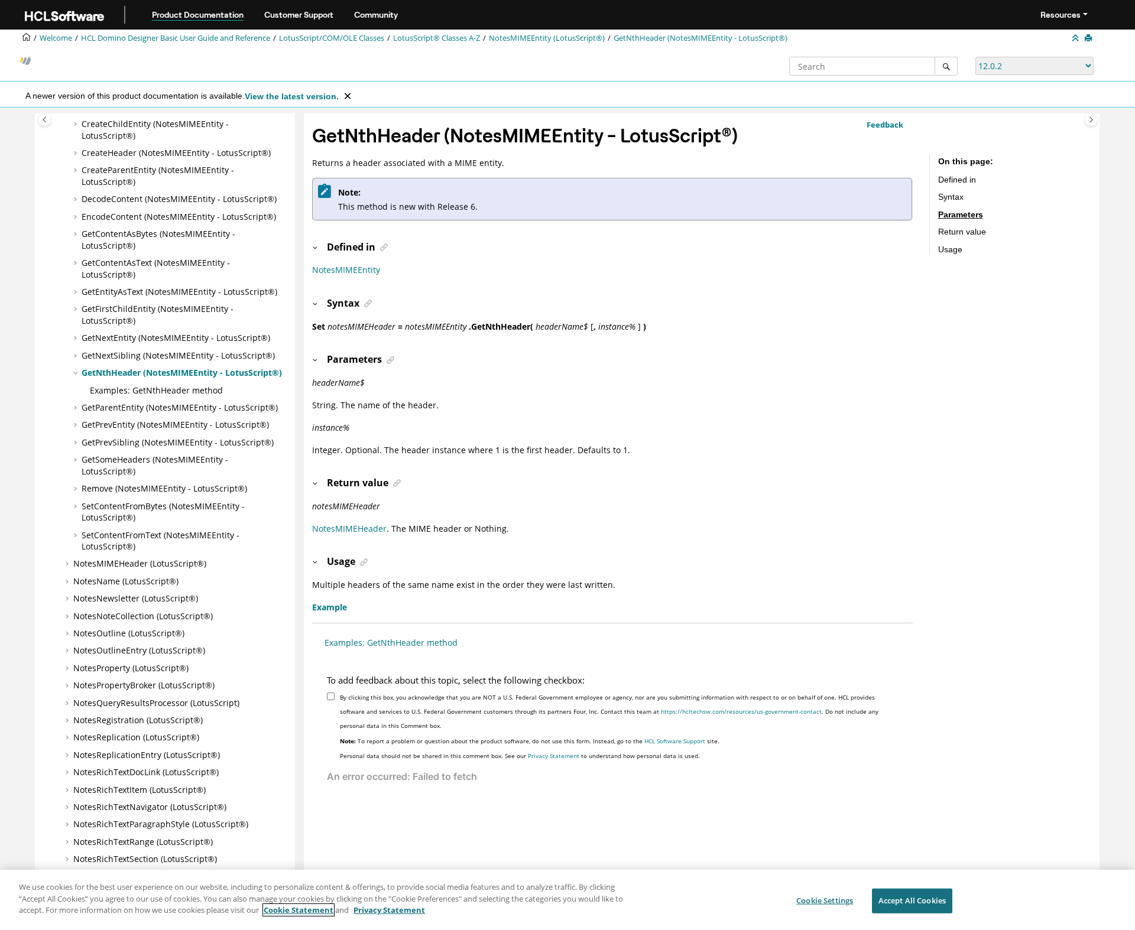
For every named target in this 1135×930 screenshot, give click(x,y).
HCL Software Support (674, 741)
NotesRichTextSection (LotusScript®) (145, 858)
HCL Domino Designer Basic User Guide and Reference (175, 38)
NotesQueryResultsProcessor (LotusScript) (156, 702)
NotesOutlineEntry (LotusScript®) (139, 650)
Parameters (960, 214)
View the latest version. (292, 96)
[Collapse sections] (1076, 38)
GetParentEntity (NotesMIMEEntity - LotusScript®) (180, 407)
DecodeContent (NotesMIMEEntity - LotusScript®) (179, 198)
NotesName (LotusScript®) (126, 581)
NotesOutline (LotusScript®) (128, 633)
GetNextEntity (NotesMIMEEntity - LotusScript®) (176, 337)
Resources (1060, 14)
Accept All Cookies (912, 900)
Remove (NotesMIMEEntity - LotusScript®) (164, 488)
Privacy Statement (553, 756)
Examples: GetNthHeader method (156, 390)
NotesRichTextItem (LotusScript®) (139, 789)
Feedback (885, 124)
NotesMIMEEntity (346, 269)
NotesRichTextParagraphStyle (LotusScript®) (160, 824)
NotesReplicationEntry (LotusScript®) (146, 754)
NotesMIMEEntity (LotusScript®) (547, 38)
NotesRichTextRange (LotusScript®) (143, 841)
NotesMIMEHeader (349, 528)
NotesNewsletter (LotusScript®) (135, 598)
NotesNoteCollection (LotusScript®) (143, 616)
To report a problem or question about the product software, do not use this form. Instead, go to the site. (529, 741)
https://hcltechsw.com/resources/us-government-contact (741, 711)
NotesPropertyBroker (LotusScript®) (144, 685)
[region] (567, 900)
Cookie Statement (298, 910)
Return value (962, 231)
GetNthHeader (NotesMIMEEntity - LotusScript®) (700, 38)
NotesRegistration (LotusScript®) (138, 720)
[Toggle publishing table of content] (44, 119)
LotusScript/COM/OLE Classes (331, 38)
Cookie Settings (824, 900)
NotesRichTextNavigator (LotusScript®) (149, 806)
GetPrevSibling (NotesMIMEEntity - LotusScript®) (178, 442)
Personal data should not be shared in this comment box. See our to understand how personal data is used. (520, 756)
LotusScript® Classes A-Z (436, 38)
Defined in (957, 179)
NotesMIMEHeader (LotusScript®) (139, 563)
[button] (77, 124)
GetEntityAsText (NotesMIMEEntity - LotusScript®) (179, 291)
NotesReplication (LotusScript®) (136, 737)
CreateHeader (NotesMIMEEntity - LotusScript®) (176, 152)
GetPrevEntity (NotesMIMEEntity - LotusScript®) (175, 424)
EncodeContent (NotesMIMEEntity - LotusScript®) (179, 216)
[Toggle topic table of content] (1091, 119)
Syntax (951, 196)
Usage (950, 249)
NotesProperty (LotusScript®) (131, 668)
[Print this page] (1089, 38)
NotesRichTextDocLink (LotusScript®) (146, 772)
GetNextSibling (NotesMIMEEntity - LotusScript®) (178, 355)
